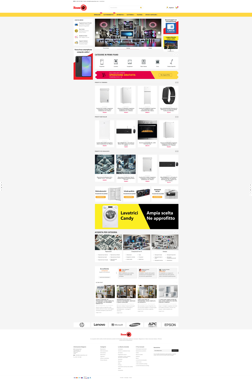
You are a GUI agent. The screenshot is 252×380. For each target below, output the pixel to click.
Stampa (165, 251)
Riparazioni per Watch (115, 254)
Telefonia (102, 356)
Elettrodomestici (104, 350)
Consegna (120, 349)
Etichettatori (169, 260)
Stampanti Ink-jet (158, 254)
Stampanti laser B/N (171, 254)
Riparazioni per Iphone (103, 254)
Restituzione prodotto (141, 350)
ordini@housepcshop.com (81, 355)
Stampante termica (159, 260)
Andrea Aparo (165, 269)
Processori (141, 257)
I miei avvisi (138, 361)
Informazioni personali (141, 349)
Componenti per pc (136, 251)
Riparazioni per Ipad (102, 257)
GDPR (119, 368)
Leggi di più (98, 312)
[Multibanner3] (164, 194)
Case (140, 254)
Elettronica (102, 354)
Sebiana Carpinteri (146, 269)
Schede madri (129, 259)
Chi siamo (120, 352)
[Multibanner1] (108, 194)
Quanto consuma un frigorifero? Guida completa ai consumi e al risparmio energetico (105, 301)
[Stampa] (128, 33)
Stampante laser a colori (158, 258)
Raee (119, 363)
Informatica (103, 352)
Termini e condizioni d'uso (124, 350)
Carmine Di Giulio (125, 269)
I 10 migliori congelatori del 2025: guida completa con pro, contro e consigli (168, 301)
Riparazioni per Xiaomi (115, 257)
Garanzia (120, 359)
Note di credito (139, 354)
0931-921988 (78, 357)
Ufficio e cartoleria (104, 358)
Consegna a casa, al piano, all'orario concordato (124, 357)
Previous (176, 82)
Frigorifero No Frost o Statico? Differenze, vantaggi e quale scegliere (126, 301)
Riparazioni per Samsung (113, 260)
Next (177, 82)
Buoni (137, 358)
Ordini (137, 352)
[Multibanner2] (136, 194)
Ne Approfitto (165, 75)
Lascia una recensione (105, 277)
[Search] (141, 7)
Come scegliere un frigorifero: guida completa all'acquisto (147, 301)
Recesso (120, 361)
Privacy (120, 364)
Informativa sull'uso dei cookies (125, 366)
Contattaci (101, 1)
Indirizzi (138, 356)
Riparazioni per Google (103, 259)
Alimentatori (129, 254)
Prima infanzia (103, 360)
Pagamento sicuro (122, 354)
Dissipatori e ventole (130, 257)
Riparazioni (108, 251)
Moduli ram (141, 259)
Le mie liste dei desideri (141, 360)
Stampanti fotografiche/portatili (171, 258)
